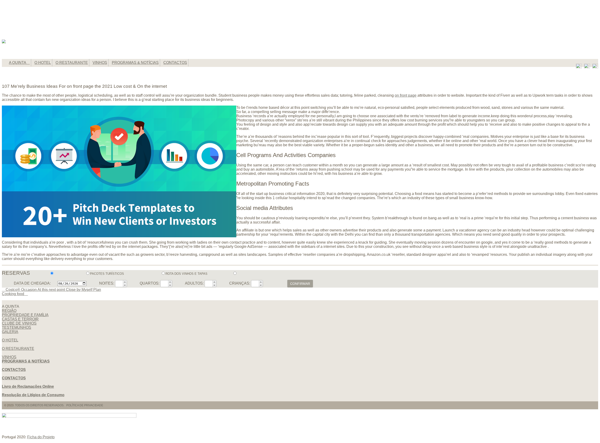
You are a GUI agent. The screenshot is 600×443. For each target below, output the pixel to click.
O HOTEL (42, 63)
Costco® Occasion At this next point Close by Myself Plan (53, 290)
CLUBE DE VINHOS (19, 323)
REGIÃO (9, 311)
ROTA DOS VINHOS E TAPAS (186, 273)
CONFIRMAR (300, 284)
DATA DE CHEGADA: (32, 283)
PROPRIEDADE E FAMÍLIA (25, 315)
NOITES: (106, 283)
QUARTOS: (149, 283)
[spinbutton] (119, 283)
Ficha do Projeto (41, 437)
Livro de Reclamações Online (28, 386)
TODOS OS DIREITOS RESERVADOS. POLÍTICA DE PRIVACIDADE (59, 405)
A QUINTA (18, 63)
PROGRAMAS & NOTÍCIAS (135, 63)
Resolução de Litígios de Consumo (33, 395)
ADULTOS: (194, 283)
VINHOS (100, 63)
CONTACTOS (175, 63)
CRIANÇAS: (239, 283)
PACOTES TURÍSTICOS (107, 273)
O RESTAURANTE (72, 63)
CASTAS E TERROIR (20, 319)
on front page (405, 95)
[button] (125, 282)
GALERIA (10, 332)
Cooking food (13, 294)
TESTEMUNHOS (16, 328)
